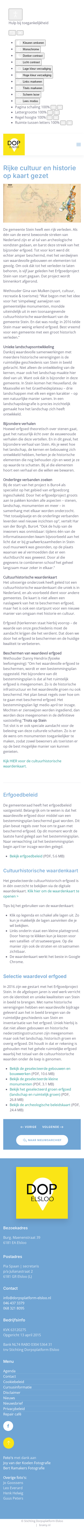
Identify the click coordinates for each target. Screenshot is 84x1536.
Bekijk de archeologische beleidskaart (40, 1104)
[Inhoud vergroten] (60, 107)
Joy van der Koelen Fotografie (27, 1463)
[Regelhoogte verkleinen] (49, 117)
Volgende (50, 1127)
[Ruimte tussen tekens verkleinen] (63, 123)
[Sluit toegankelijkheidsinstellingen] (20, 32)
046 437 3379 (13, 1303)
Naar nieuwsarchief (45, 1140)
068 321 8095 (13, 1308)
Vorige (31, 1127)
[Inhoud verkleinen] (53, 107)
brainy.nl (44, 1525)
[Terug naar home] (14, 144)
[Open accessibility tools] (15, 14)
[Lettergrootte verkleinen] (50, 112)
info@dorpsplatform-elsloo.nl (27, 1297)
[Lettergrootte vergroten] (56, 112)
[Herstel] (12, 32)
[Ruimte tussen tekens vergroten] (69, 123)
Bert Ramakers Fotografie (24, 1468)
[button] (78, 144)
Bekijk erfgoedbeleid (26, 856)
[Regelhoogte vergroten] (56, 117)
